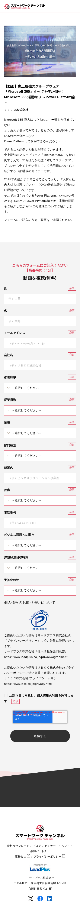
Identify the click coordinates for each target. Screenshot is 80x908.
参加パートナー (40, 851)
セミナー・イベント (57, 845)
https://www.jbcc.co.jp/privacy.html (28, 683)
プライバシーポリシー (47, 856)
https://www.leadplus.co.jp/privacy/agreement (35, 657)
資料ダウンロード (18, 845)
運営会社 (21, 856)
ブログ (37, 845)
